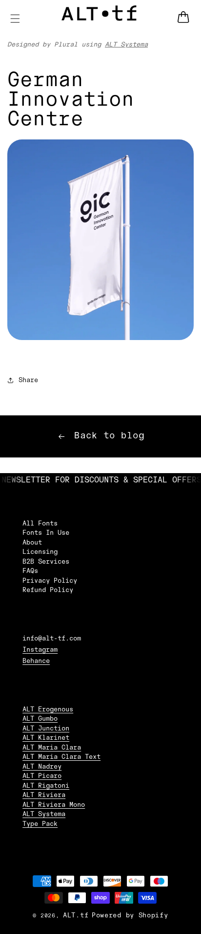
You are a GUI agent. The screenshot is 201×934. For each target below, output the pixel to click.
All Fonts (40, 523)
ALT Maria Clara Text (61, 757)
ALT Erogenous (47, 709)
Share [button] (28, 380)
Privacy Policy (49, 581)
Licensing (40, 552)
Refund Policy (47, 590)
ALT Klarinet (45, 738)
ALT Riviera (43, 795)
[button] (15, 18)
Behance (36, 661)
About (32, 543)
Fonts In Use (45, 533)
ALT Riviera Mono (53, 805)
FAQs (30, 571)
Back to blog (109, 436)
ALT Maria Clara (51, 748)
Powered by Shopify (130, 915)
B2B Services (45, 562)
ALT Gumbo (40, 719)
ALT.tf (75, 915)
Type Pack (40, 824)
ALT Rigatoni (45, 786)
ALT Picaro (41, 776)
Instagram (40, 650)
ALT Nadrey (41, 767)
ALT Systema (126, 44)
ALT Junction (45, 728)
